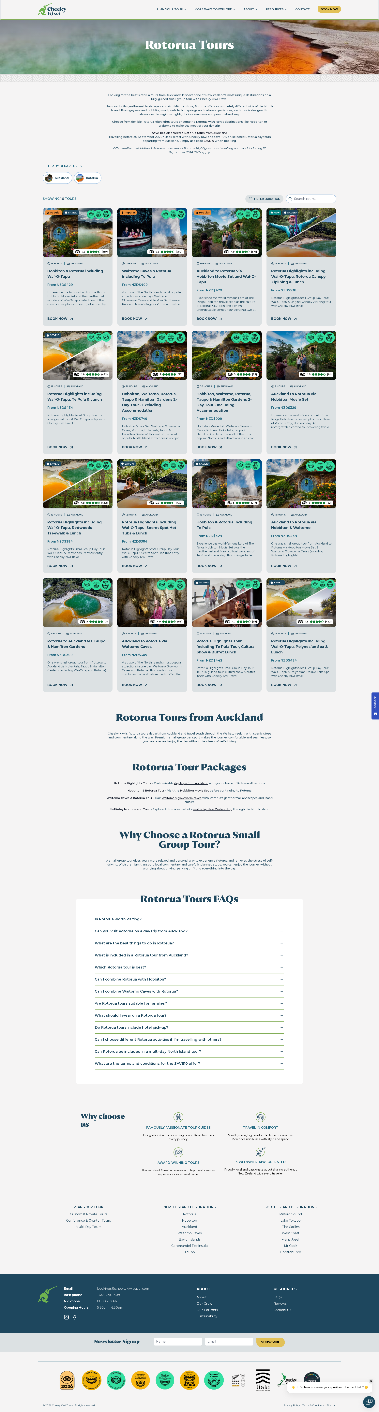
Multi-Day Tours (88, 1227)
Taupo (189, 1252)
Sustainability (207, 1316)
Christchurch (290, 1252)
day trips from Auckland (191, 783)
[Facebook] (74, 1317)
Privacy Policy (292, 1405)
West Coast (290, 1233)
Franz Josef (290, 1239)
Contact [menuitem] (302, 9)
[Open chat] (369, 1402)
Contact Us (282, 1310)
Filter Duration (267, 199)
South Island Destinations (291, 1207)
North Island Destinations (189, 1207)
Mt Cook (290, 1246)
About (202, 1297)
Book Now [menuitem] (329, 9)
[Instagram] (66, 1317)
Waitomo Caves (189, 1233)
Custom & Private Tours (88, 1214)
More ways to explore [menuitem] (213, 9)
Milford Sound (290, 1214)
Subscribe (270, 1342)
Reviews (280, 1303)
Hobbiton (189, 1220)
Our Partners (207, 1310)
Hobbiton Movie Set (194, 790)
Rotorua (189, 1214)
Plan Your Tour (88, 1207)
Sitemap (331, 1405)
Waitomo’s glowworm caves (182, 798)
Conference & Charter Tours (88, 1220)
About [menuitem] (249, 9)
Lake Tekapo (290, 1220)
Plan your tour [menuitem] (170, 9)
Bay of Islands (189, 1239)
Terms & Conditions (313, 1405)
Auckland (189, 1227)
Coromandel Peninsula (189, 1246)
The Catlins (290, 1227)
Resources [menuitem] (274, 9)
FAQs (278, 1297)
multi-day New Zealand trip (212, 809)
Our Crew (204, 1303)
